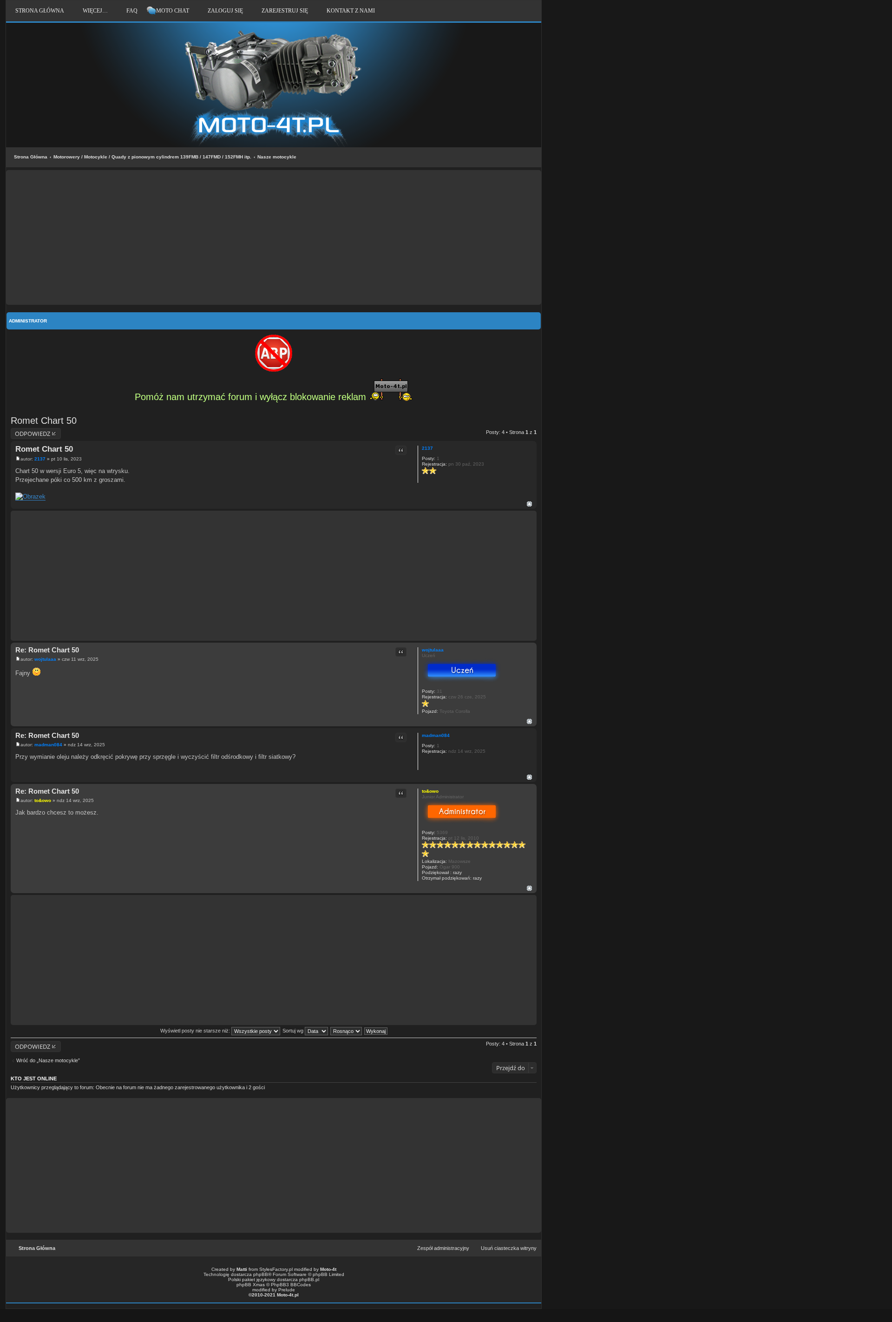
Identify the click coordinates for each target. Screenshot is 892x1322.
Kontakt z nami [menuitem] (351, 10)
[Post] (17, 458)
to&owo (430, 791)
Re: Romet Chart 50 (47, 650)
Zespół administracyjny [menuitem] (443, 1248)
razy (457, 872)
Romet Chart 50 (44, 420)
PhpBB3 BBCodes (291, 1284)
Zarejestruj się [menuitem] (285, 10)
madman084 (436, 735)
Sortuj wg (293, 1030)
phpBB (260, 1274)
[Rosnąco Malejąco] (346, 1030)
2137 (427, 448)
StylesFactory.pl (276, 1269)
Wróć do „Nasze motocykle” (48, 1060)
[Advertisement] (274, 237)
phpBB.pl (309, 1279)
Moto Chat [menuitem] (172, 10)
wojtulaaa (433, 649)
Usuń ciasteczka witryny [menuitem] (509, 1248)
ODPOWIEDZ (32, 433)
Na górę (529, 503)
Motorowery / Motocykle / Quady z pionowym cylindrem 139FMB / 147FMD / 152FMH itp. (152, 156)
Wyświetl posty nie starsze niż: (195, 1030)
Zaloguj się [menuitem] (225, 10)
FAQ (132, 10)
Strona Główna (30, 156)
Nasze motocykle (276, 156)
